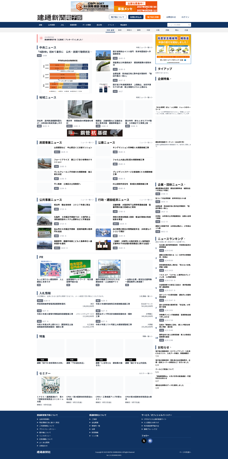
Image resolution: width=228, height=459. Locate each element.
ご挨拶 (93, 419)
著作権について (44, 432)
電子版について (117, 17)
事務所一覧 (94, 426)
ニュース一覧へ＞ (87, 142)
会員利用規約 (43, 419)
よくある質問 (43, 442)
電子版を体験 (153, 17)
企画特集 (163, 79)
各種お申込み (136, 17)
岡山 (176, 30)
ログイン (185, 17)
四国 (167, 30)
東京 (119, 30)
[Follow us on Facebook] (150, 440)
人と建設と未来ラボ (150, 422)
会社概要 (93, 422)
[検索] (189, 25)
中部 (148, 30)
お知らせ (163, 347)
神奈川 (129, 30)
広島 (186, 30)
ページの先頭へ (185, 452)
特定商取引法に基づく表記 (48, 422)
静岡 (138, 30)
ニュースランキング (170, 239)
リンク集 (93, 436)
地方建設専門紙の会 (150, 426)
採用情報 (93, 432)
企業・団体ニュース (170, 184)
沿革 (92, 429)
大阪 (157, 30)
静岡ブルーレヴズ (149, 429)
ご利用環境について (45, 426)
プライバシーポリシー (46, 429)
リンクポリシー (44, 436)
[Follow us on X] (144, 440)
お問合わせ (171, 17)
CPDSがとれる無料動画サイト (154, 419)
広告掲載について (45, 439)
